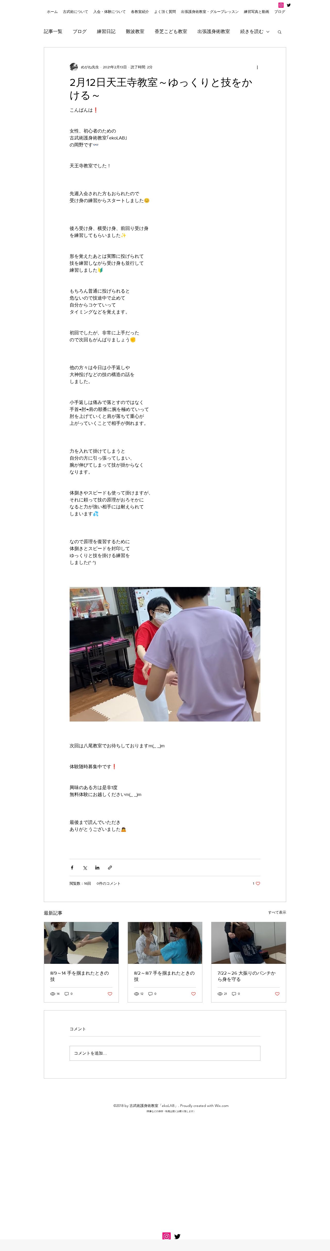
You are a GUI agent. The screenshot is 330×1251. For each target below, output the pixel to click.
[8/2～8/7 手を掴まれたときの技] (165, 943)
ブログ (80, 31)
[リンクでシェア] (110, 867)
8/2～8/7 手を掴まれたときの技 (164, 976)
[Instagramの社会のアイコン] (281, 5)
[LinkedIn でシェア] (97, 867)
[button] (109, 11)
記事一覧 (53, 31)
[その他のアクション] (257, 67)
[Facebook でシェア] (72, 867)
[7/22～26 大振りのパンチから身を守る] (248, 943)
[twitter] (288, 5)
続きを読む (251, 31)
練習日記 (106, 31)
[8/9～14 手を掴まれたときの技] (81, 943)
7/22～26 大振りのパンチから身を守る (247, 976)
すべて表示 (277, 912)
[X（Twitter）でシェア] (84, 867)
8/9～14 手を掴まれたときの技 (79, 976)
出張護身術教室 (213, 31)
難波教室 (135, 31)
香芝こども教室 (171, 31)
